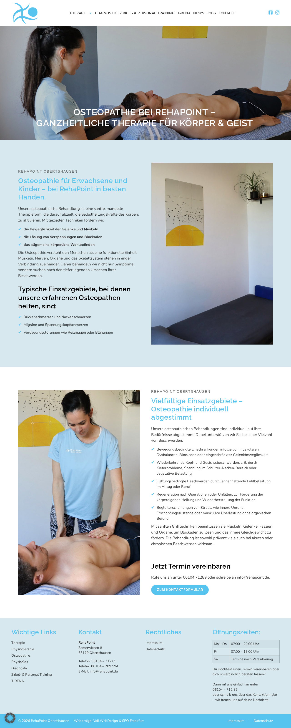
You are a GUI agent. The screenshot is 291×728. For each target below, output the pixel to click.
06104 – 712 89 (225, 689)
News (198, 13)
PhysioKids (19, 662)
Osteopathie (20, 655)
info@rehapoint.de (253, 577)
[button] (10, 718)
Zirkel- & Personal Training (147, 13)
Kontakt (226, 13)
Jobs (211, 13)
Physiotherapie (22, 649)
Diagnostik (106, 13)
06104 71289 (195, 577)
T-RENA (184, 13)
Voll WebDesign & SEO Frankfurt (118, 720)
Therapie (78, 13)
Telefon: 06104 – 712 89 (97, 661)
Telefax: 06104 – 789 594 (98, 666)
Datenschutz (155, 649)
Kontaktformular (265, 694)
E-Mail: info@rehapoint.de (98, 671)
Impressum (154, 642)
